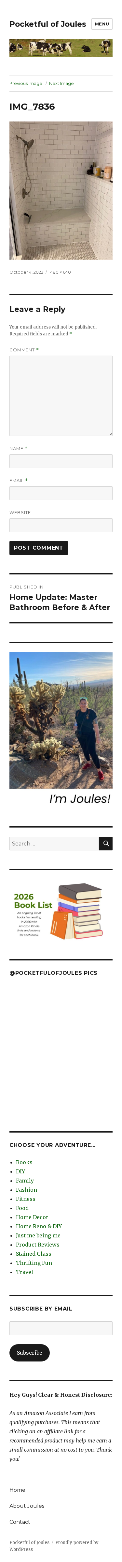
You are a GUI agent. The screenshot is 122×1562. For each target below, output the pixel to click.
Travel (24, 1272)
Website (20, 512)
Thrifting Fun (34, 1263)
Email (18, 480)
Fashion (26, 1189)
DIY (20, 1171)
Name (18, 448)
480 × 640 (60, 272)
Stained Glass (33, 1253)
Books (24, 1162)
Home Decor (32, 1217)
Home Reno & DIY (39, 1226)
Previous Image (25, 83)
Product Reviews (38, 1244)
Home (17, 1490)
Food (22, 1208)
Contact (19, 1522)
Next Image (61, 83)
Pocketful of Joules (47, 24)
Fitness (25, 1199)
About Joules (26, 1506)
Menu (102, 23)
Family (25, 1180)
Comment (24, 350)
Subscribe (29, 1352)
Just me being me (38, 1235)
